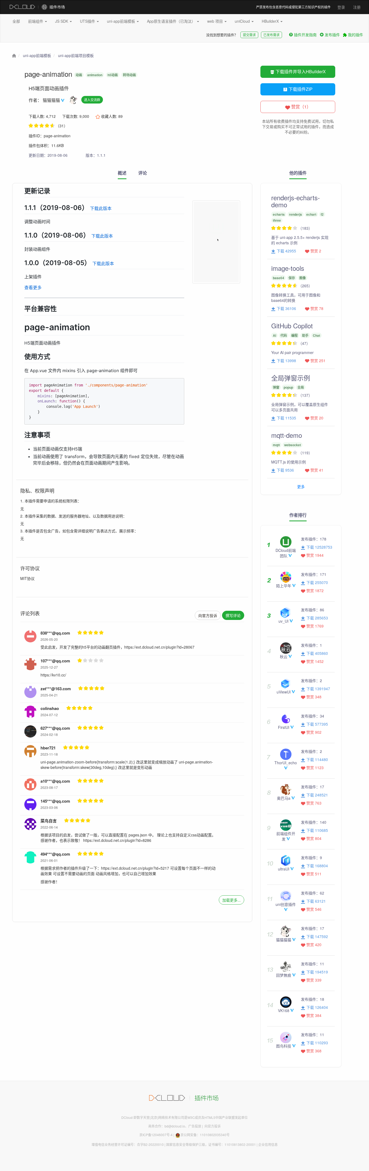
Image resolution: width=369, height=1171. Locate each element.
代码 (283, 335)
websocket (292, 444)
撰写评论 (233, 615)
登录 (341, 7)
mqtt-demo (286, 435)
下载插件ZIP (300, 89)
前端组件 (36, 21)
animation (94, 74)
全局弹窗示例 (290, 377)
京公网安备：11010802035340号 (205, 1134)
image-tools (287, 268)
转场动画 (129, 74)
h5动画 (113, 74)
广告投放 (194, 1126)
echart (311, 214)
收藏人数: (111, 116)
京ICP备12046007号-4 (156, 1134)
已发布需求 (271, 34)
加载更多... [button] (231, 900)
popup (288, 387)
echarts (279, 214)
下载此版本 (101, 208)
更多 (301, 486)
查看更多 (33, 287)
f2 (322, 214)
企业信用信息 (268, 1144)
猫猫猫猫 (52, 100)
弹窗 (276, 387)
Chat (316, 335)
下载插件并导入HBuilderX (300, 71)
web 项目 (215, 21)
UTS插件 (88, 21)
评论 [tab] (142, 173)
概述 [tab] (122, 173)
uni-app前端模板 (121, 21)
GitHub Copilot (292, 325)
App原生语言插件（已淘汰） (171, 21)
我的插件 (355, 34)
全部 (16, 21)
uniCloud (243, 21)
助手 (305, 335)
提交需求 (249, 34)
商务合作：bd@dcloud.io (166, 1126)
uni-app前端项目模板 (76, 55)
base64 (278, 277)
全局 (300, 387)
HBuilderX (271, 21)
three (277, 220)
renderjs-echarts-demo (295, 201)
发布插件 (332, 34)
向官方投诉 (207, 615)
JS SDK (62, 21)
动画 (79, 74)
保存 (292, 277)
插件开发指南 (305, 34)
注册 (357, 7)
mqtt (276, 444)
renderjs (295, 214)
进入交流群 (92, 99)
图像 (302, 277)
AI (274, 335)
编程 (294, 335)
